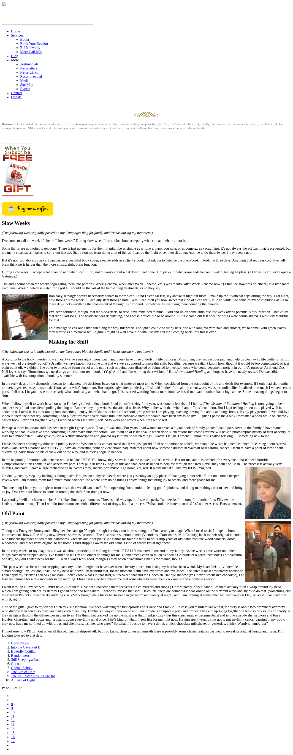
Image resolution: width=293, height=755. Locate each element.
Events (25, 89)
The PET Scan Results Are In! (33, 676)
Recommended (31, 76)
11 (12, 716)
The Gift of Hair (23, 672)
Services (17, 35)
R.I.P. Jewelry (30, 48)
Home (15, 31)
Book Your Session (34, 43)
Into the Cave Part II (25, 647)
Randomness (20, 655)
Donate (16, 97)
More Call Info (31, 52)
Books (25, 39)
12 (13, 720)
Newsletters (28, 68)
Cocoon (16, 664)
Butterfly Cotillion (24, 651)
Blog (14, 56)
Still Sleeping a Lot (25, 660)
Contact (16, 93)
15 (13, 733)
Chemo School (22, 668)
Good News (20, 643)
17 (13, 741)
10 (13, 712)
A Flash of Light (23, 680)
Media (24, 81)
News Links (29, 72)
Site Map (26, 85)
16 (13, 737)
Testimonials (29, 64)
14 (13, 729)
